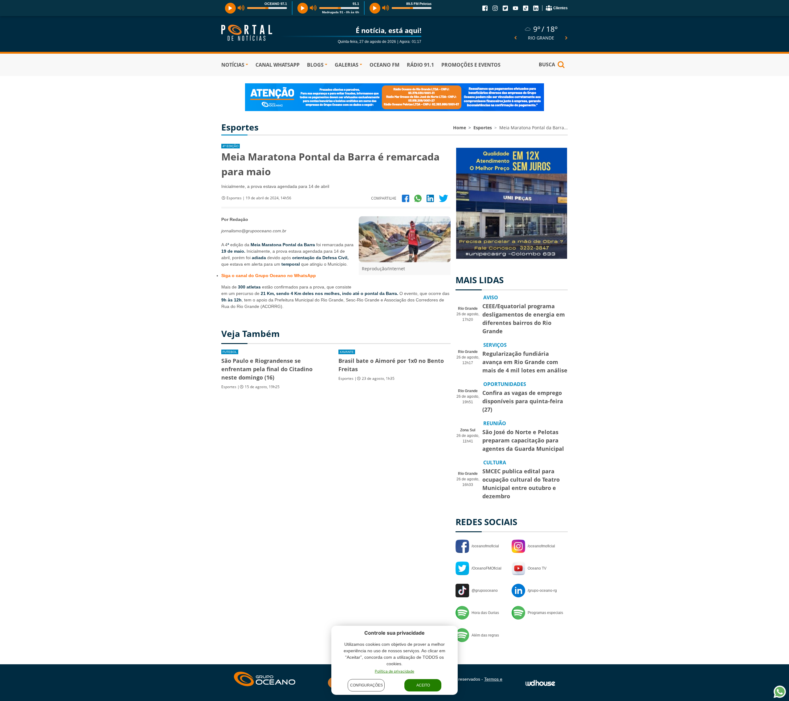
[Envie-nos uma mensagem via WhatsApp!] (780, 692)
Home (459, 128)
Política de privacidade (394, 671)
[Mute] (241, 8)
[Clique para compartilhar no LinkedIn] (430, 198)
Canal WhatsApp (278, 64)
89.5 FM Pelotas (418, 4)
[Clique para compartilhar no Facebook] (406, 198)
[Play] (230, 8)
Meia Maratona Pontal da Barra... (533, 128)
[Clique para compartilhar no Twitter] (443, 198)
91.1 (356, 4)
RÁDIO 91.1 (420, 64)
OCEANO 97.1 (275, 4)
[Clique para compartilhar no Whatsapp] (418, 198)
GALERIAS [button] (346, 64)
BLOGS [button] (315, 64)
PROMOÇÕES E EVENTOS (471, 64)
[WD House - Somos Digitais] (540, 682)
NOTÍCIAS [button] (232, 64)
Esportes (482, 128)
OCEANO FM (384, 64)
